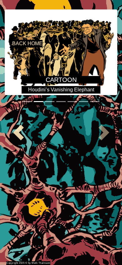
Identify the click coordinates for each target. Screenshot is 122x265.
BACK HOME (27, 43)
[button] (18, 132)
